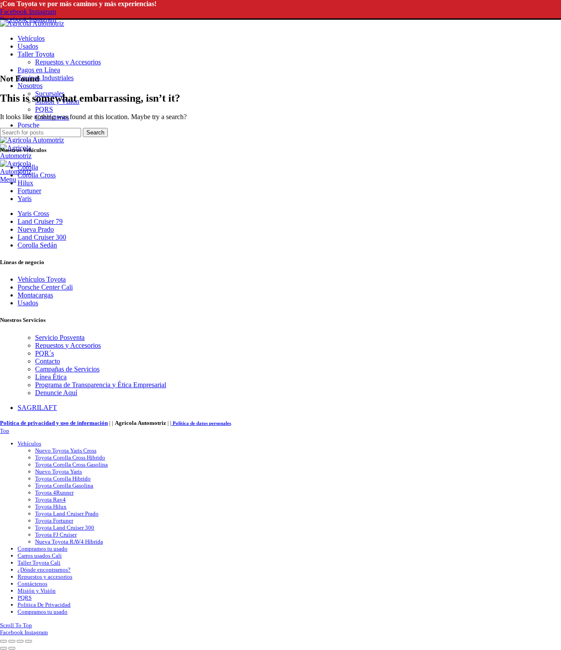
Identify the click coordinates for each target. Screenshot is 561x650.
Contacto (47, 361)
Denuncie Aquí (56, 392)
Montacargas (35, 295)
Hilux (25, 183)
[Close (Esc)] (3, 641)
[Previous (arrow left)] (3, 648)
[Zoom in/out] (28, 641)
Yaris (25, 198)
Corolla (28, 167)
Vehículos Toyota (42, 279)
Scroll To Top (16, 625)
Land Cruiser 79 (40, 221)
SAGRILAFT (37, 407)
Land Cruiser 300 (42, 237)
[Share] (11, 641)
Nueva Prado (36, 229)
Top (4, 430)
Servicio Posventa (60, 337)
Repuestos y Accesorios (68, 345)
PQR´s (44, 353)
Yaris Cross (33, 213)
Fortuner (29, 190)
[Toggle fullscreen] (20, 641)
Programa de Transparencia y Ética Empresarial (100, 385)
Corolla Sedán (37, 245)
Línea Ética (51, 377)
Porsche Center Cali (45, 287)
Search (95, 132)
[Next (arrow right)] (11, 648)
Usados (28, 303)
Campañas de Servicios (67, 369)
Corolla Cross (37, 175)
